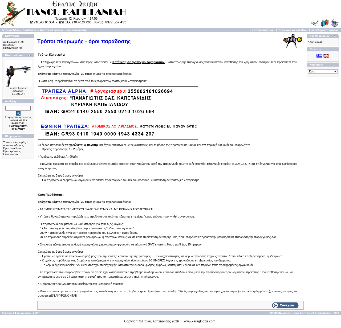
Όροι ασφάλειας (12, 148)
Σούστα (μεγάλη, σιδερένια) (18, 89)
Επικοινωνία (10, 154)
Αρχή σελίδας (10, 29)
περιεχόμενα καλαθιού (292, 29)
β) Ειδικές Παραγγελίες (10, 46)
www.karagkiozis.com (199, 321)
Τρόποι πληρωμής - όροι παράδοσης (63, 29)
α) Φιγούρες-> (11, 41)
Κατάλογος (29, 29)
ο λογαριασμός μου (262, 29)
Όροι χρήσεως (12, 151)
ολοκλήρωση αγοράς (324, 29)
